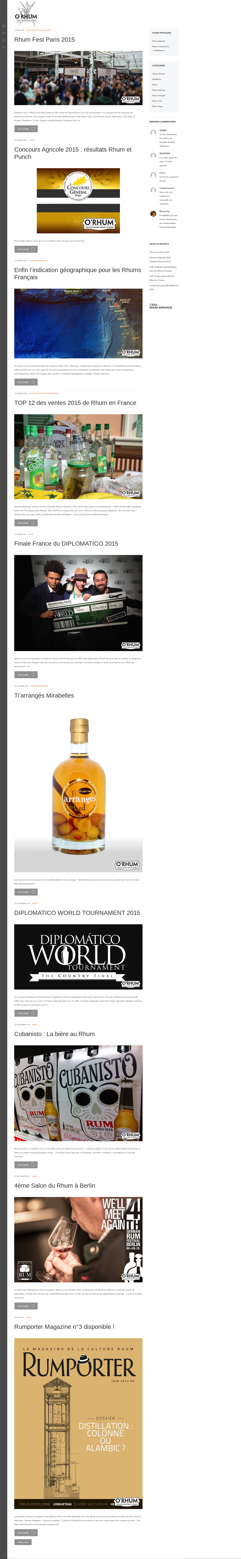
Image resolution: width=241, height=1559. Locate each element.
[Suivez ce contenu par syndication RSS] (153, 304)
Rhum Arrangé (42, 686)
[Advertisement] (92, 7)
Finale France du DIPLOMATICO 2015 (66, 543)
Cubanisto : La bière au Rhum (54, 1033)
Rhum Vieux (46, 30)
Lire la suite (23, 129)
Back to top (3, 1555)
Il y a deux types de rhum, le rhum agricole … (168, 161)
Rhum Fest (36, 30)
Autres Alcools (158, 74)
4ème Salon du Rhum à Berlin (54, 1185)
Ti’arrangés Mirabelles (44, 695)
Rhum (28, 30)
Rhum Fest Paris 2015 (44, 39)
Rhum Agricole (41, 260)
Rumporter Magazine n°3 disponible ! (64, 1326)
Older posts (23, 1542)
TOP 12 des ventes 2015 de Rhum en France (75, 402)
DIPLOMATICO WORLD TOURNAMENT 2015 (77, 912)
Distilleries (34, 393)
